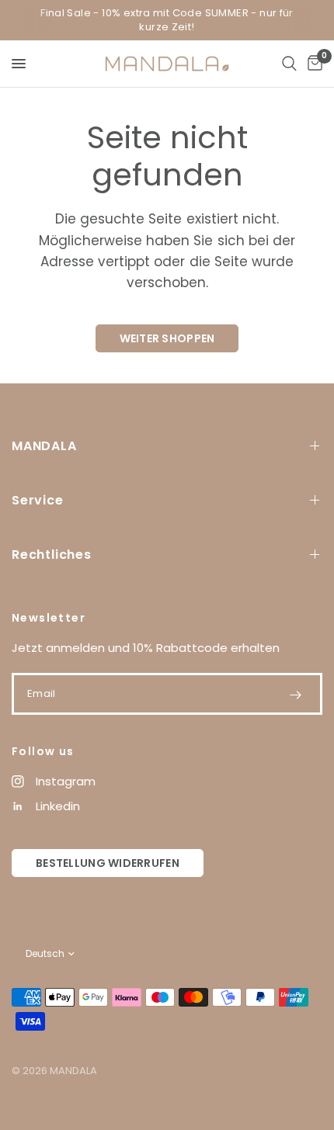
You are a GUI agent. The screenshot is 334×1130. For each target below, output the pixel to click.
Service (38, 500)
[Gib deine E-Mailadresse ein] (295, 694)
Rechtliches (52, 554)
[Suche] (289, 63)
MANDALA (44, 446)
